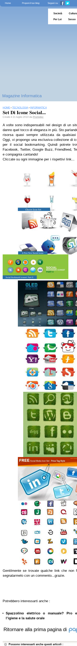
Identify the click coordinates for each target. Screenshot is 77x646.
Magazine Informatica (22, 96)
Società (57, 13)
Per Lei (57, 19)
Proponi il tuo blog (30, 3)
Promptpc (38, 117)
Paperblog (22, 16)
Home (8, 3)
